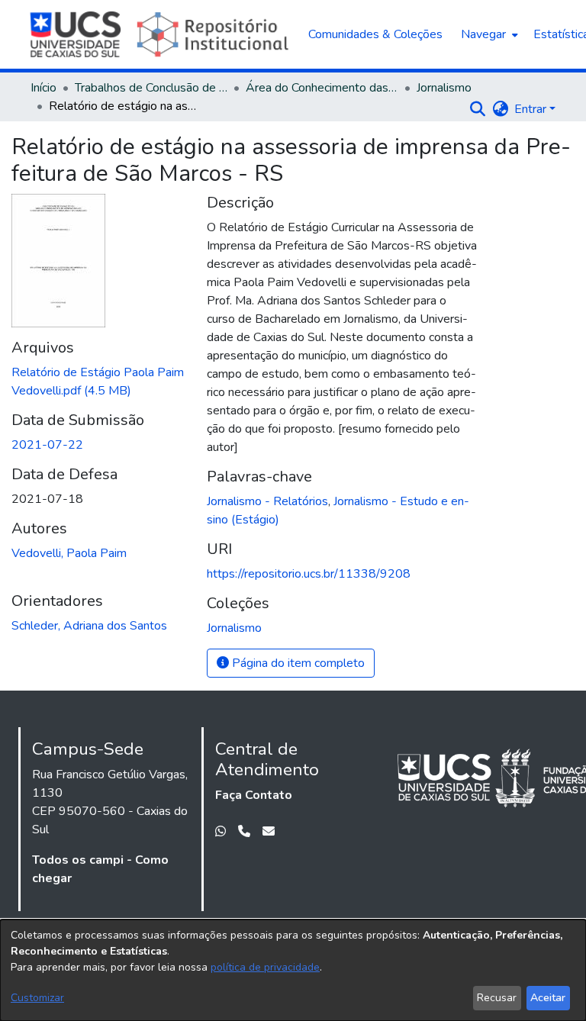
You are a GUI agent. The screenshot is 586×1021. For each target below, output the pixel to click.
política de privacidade (265, 967)
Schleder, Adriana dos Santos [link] (89, 625)
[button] (477, 109)
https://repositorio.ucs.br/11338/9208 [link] (309, 573)
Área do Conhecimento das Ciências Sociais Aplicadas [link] (322, 87)
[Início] (161, 34)
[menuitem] (488, 34)
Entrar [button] (531, 109)
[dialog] (293, 970)
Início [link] (43, 87)
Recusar (497, 997)
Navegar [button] (483, 34)
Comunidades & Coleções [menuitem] (375, 34)
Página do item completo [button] (297, 663)
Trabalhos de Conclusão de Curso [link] (151, 87)
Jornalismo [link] (444, 87)
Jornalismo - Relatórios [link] (267, 501)
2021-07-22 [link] (47, 444)
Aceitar (547, 997)
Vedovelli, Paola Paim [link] (69, 553)
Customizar (37, 997)
